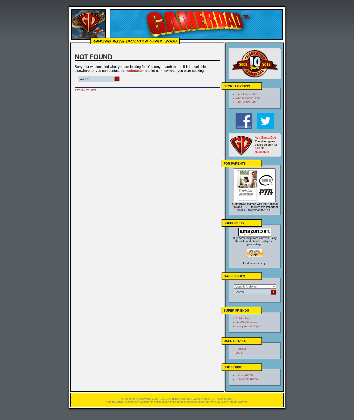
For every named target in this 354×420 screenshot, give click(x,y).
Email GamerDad (246, 94)
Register (241, 348)
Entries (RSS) (244, 375)
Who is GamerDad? (248, 98)
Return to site (85, 90)
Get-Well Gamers (247, 322)
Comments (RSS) (247, 379)
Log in (239, 352)
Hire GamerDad (246, 101)
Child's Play (243, 318)
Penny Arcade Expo (248, 326)
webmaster (135, 71)
